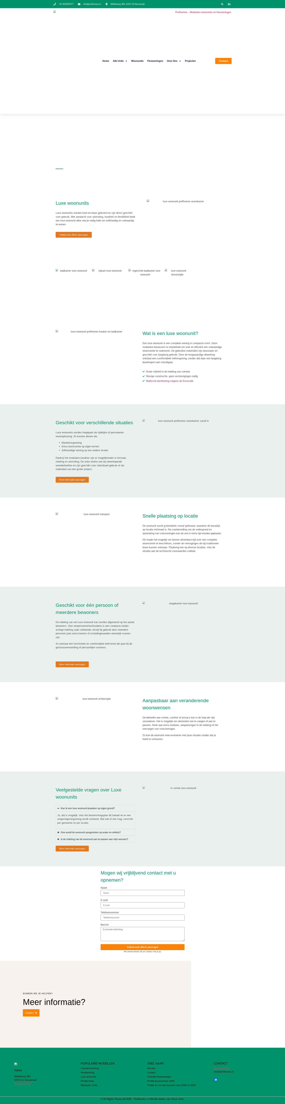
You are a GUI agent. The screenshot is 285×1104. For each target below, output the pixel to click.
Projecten (190, 61)
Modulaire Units (89, 1085)
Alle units (118, 61)
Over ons (172, 61)
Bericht (105, 925)
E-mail (104, 900)
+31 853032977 (22, 1083)
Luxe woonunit (88, 1076)
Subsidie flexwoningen (159, 1076)
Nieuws (151, 1068)
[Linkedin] (216, 1080)
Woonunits (137, 61)
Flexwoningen (155, 61)
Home (105, 61)
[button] (222, 4)
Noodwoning (87, 1072)
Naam (104, 888)
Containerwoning (90, 1068)
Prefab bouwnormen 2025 (161, 1081)
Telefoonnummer (110, 912)
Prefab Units (87, 1081)
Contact (151, 1072)
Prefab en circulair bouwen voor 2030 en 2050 (171, 1085)
